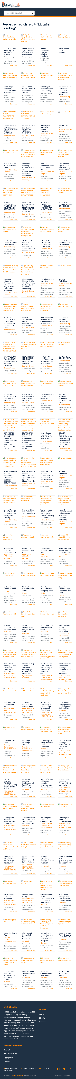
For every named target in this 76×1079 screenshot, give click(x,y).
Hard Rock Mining (10, 1054)
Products (42, 1022)
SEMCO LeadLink (17, 1075)
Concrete (7, 1061)
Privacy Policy (57, 1075)
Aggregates (8, 1058)
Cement (7, 1050)
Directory (43, 1018)
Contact (67, 1075)
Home (41, 1014)
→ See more (12, 65)
